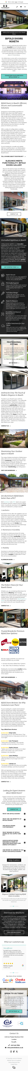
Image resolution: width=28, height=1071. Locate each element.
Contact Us (14, 214)
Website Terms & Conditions (14, 1060)
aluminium (7, 502)
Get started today (10, 267)
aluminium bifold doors (15, 922)
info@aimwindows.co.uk (15, 1047)
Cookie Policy (14, 1064)
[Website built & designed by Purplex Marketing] (14, 1067)
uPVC (14, 502)
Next (26, 201)
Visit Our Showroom (8, 470)
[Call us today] (17, 6)
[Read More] (8, 980)
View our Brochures (14, 932)
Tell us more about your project (12, 156)
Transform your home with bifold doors (14, 76)
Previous (2, 201)
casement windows (17, 921)
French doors (16, 55)
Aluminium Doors (7, 559)
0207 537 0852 (15, 1045)
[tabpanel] (14, 888)
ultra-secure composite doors (14, 923)
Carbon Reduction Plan (14, 1062)
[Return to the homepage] (5, 7)
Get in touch (13, 363)
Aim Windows (22, 927)
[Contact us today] (21, 6)
